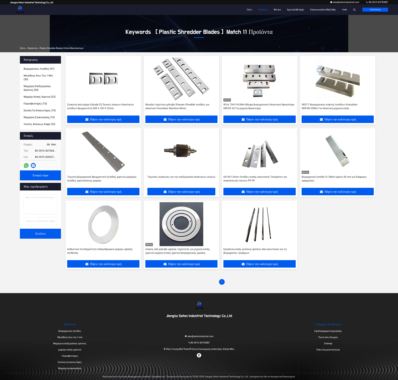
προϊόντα (32, 48)
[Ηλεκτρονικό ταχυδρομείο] (33, 165)
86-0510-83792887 (378, 2)
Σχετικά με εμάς (295, 9)
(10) (35, 103)
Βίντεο (277, 9)
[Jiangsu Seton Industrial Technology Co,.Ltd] (20, 9)
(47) (39, 68)
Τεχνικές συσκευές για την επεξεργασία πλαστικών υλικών (181, 176)
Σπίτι (249, 9)
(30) (38, 77)
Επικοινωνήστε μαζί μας (323, 9)
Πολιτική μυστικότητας (328, 349)
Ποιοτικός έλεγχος (328, 337)
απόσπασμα (375, 10)
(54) (37, 88)
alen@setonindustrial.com (346, 2)
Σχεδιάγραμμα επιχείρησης (328, 331)
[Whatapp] (26, 165)
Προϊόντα (263, 9)
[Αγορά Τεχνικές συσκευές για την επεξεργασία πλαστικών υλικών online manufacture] (181, 152)
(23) (40, 96)
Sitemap (328, 343)
